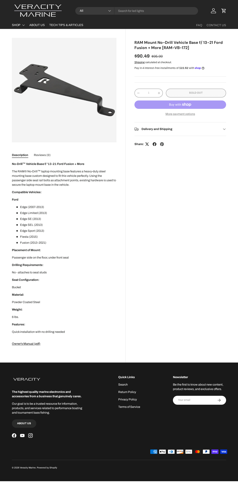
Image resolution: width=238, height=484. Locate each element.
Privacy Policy (127, 399)
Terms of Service (129, 406)
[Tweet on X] (147, 144)
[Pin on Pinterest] (162, 144)
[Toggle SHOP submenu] (23, 25)
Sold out (196, 92)
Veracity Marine (28, 467)
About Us (24, 423)
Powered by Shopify (47, 467)
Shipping (139, 62)
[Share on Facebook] (154, 144)
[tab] (20, 155)
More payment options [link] (180, 114)
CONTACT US (216, 25)
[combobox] (136, 11)
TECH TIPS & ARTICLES (66, 25)
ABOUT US (37, 25)
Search (123, 384)
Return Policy (127, 392)
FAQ (199, 25)
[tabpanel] (64, 254)
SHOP (16, 25)
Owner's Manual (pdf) (26, 343)
